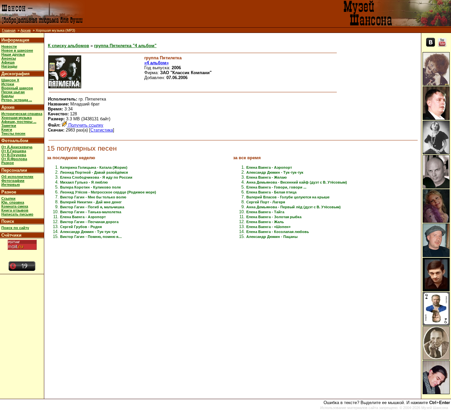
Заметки (8, 126)
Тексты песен (13, 133)
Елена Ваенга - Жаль (265, 222)
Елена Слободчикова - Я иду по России (96, 177)
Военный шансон (17, 88)
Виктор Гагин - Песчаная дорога (89, 222)
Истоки (7, 84)
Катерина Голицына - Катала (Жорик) (93, 167)
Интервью (10, 185)
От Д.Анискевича (16, 147)
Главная (9, 30)
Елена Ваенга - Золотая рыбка (273, 217)
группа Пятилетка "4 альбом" (125, 45)
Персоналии (14, 170)
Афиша (8, 62)
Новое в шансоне (17, 50)
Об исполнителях (17, 177)
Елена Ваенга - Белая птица (271, 192)
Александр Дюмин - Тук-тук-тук (88, 232)
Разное (7, 163)
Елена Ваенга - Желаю (266, 177)
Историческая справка (21, 114)
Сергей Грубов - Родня (81, 227)
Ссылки (8, 198)
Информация (15, 40)
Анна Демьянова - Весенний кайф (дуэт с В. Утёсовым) (296, 182)
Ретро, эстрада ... (16, 100)
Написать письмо (17, 214)
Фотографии (12, 181)
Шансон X (10, 80)
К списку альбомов (68, 45)
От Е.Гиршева (13, 151)
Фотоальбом (15, 140)
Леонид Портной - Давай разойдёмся (94, 172)
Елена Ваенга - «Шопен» (268, 227)
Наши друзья (13, 54)
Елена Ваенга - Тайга (265, 212)
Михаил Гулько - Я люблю (84, 182)
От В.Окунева (13, 155)
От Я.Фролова (14, 159)
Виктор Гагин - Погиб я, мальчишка (92, 207)
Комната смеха (14, 206)
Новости (9, 46)
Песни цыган (13, 92)
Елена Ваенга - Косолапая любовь (277, 232)
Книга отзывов (14, 210)
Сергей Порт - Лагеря (265, 202)
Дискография (15, 73)
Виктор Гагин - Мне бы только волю (93, 197)
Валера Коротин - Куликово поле (90, 187)
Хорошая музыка (16, 118)
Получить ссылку (85, 125)
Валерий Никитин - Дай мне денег (91, 202)
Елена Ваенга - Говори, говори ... (276, 187)
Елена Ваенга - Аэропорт (83, 217)
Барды (7, 96)
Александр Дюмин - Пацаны (271, 237)
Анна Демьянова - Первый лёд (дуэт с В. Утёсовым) (293, 207)
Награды (9, 66)
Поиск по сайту (15, 228)
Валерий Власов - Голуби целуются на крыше (288, 197)
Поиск (8, 221)
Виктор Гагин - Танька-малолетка (90, 212)
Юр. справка (12, 202)
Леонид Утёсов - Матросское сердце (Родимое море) (108, 192)
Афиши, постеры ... (18, 122)
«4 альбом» (156, 62)
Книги (6, 130)
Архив (25, 30)
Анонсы (8, 58)
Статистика (101, 130)
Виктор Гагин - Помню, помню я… (91, 237)
